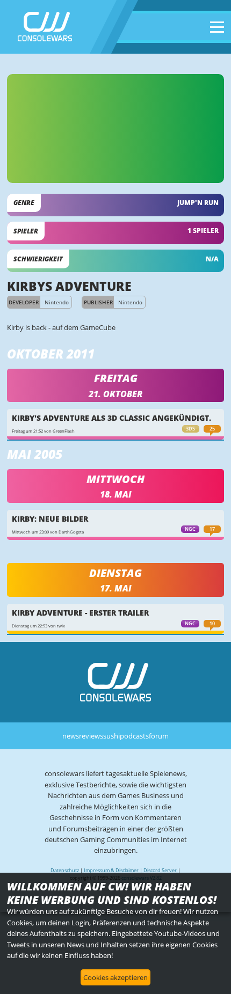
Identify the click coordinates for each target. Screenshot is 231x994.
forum (159, 736)
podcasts (134, 736)
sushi (111, 736)
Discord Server (160, 870)
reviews (91, 736)
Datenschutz (64, 870)
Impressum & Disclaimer (111, 870)
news (70, 736)
